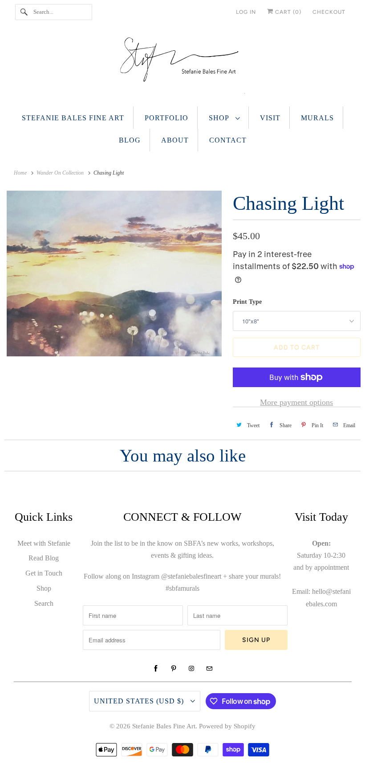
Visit (270, 118)
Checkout (328, 12)
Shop (220, 118)
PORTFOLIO (166, 118)
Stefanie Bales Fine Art (73, 118)
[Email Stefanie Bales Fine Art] (209, 668)
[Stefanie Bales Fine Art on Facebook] (156, 668)
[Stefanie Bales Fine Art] (183, 67)
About (175, 140)
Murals (317, 118)
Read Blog (43, 558)
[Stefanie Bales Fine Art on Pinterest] (173, 668)
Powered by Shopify (227, 726)
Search (43, 603)
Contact (228, 140)
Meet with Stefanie (43, 543)
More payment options (296, 402)
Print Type (247, 301)
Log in (246, 12)
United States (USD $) (140, 701)
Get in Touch (43, 573)
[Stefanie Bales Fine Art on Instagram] (191, 668)
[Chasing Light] (114, 273)
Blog (130, 140)
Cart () (287, 12)
